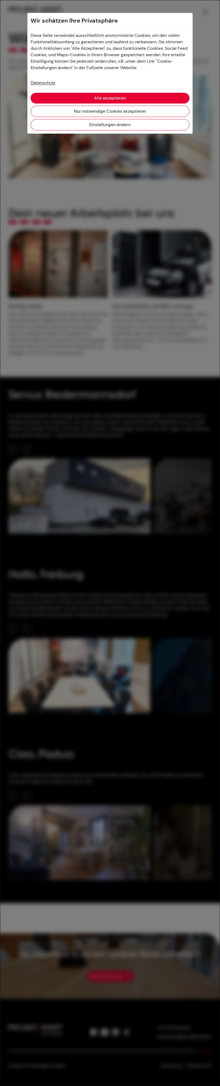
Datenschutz (43, 83)
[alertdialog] (110, 543)
